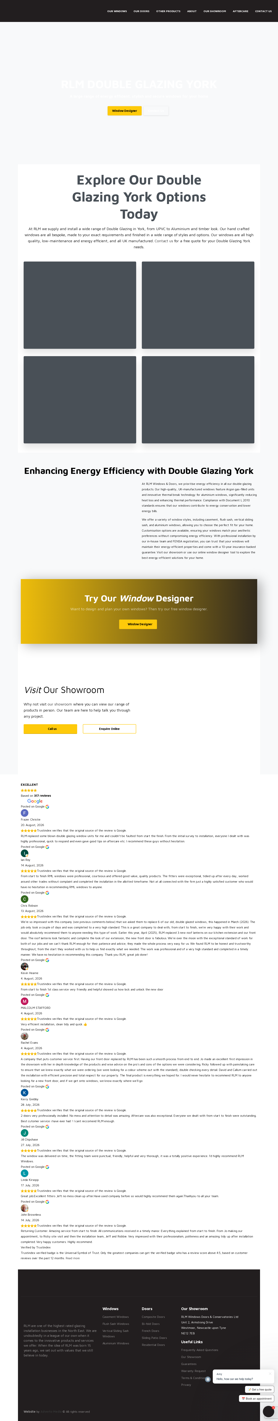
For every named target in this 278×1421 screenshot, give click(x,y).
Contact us (164, 241)
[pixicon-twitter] (212, 1286)
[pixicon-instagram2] (223, 1286)
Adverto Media (51, 1411)
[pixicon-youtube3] (234, 1286)
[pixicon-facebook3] (201, 1286)
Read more (73, 1258)
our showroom (60, 704)
